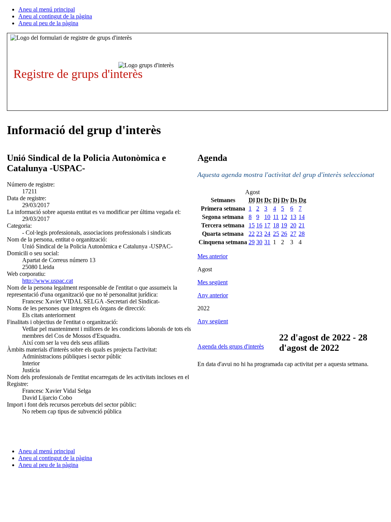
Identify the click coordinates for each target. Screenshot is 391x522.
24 (267, 233)
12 (284, 217)
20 (293, 225)
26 (284, 233)
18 (276, 225)
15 (252, 225)
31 (267, 242)
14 (302, 217)
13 (293, 217)
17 (267, 225)
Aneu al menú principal (46, 9)
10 (267, 217)
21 (302, 225)
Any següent (212, 321)
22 (252, 233)
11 (276, 217)
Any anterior (212, 295)
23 (259, 233)
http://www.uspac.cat (47, 280)
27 (293, 233)
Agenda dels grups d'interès (230, 346)
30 (259, 242)
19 (284, 225)
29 (252, 242)
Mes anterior (212, 256)
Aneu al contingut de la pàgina (55, 16)
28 (302, 233)
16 (259, 225)
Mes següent (212, 282)
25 (276, 233)
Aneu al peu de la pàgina (48, 23)
